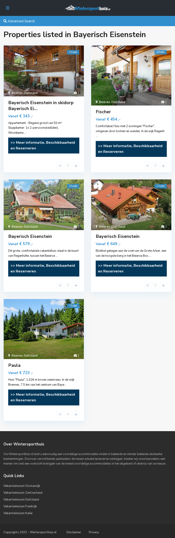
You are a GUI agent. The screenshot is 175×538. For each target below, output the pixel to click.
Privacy (94, 532)
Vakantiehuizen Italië (18, 513)
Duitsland (31, 93)
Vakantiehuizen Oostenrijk (21, 486)
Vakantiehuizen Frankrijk (20, 506)
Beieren (17, 93)
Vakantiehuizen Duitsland (21, 500)
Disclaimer (74, 532)
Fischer (103, 112)
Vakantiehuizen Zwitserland (22, 493)
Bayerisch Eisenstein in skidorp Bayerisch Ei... (41, 106)
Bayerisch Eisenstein (30, 236)
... (25, 133)
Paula (14, 365)
